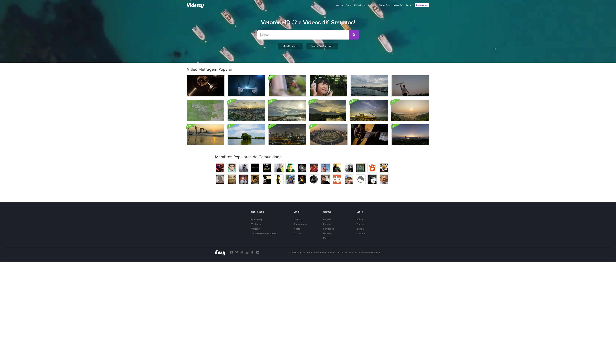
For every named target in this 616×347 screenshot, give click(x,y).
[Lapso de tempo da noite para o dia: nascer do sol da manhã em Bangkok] (246, 110)
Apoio (297, 228)
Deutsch (327, 233)
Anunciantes (300, 224)
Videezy (255, 228)
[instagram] (247, 252)
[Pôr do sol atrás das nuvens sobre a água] (287, 110)
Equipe (360, 224)
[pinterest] (242, 252)
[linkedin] (257, 252)
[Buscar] (354, 35)
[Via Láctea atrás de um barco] (369, 110)
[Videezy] (195, 5)
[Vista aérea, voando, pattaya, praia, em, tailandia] (369, 86)
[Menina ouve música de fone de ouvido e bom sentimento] (328, 86)
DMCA (297, 233)
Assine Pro (398, 5)
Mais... (326, 238)
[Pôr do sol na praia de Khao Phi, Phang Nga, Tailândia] (205, 134)
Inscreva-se (422, 5)
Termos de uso (348, 252)
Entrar (408, 5)
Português (328, 228)
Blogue (360, 228)
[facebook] (231, 252)
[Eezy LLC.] (220, 252)
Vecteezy (256, 224)
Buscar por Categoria (322, 46)
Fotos (348, 5)
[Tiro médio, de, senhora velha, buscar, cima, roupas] (287, 86)
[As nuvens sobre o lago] (246, 134)
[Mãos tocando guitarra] (369, 134)
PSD (370, 5)
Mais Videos (359, 5)
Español (327, 224)
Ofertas (298, 219)
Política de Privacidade (370, 252)
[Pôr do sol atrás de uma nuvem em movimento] (327, 110)
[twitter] (236, 252)
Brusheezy (256, 219)
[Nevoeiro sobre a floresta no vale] (410, 110)
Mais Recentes (290, 46)
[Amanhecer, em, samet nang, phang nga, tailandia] (410, 134)
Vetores (339, 5)
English (327, 219)
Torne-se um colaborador (264, 233)
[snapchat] (252, 252)
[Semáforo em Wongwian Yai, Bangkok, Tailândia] (329, 134)
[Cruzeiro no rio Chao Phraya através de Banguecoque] (287, 134)
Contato (360, 233)
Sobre (359, 219)
